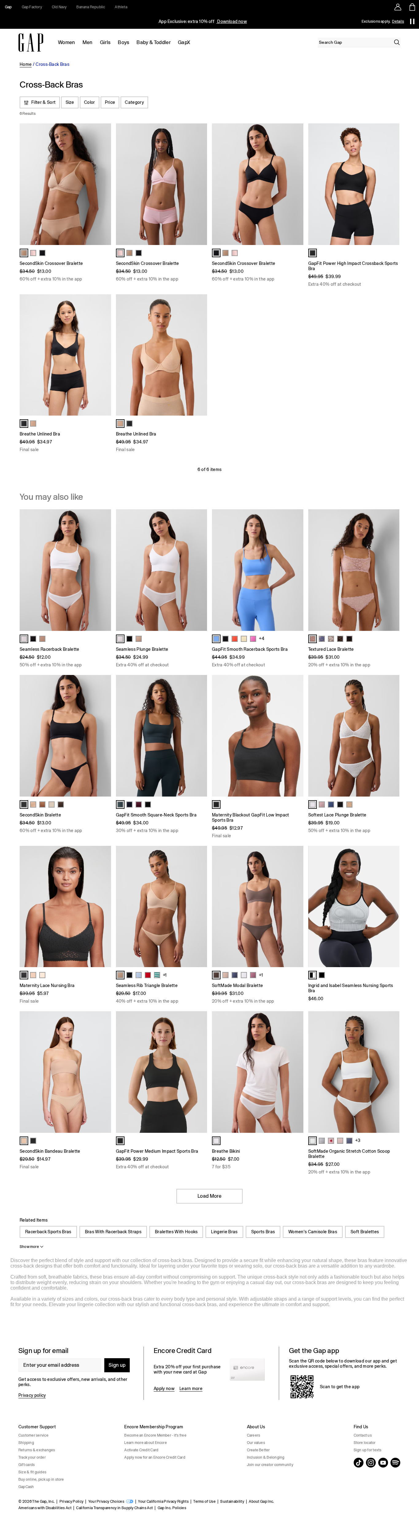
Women (66, 42)
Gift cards (26, 1465)
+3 (358, 1140)
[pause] (412, 21)
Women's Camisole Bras (312, 1231)
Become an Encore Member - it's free (155, 1435)
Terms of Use (204, 1501)
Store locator (365, 1443)
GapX (184, 42)
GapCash (26, 1487)
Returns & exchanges (36, 1450)
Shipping (26, 1443)
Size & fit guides (32, 1472)
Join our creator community (270, 1465)
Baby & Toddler (153, 42)
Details (398, 21)
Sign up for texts (368, 1450)
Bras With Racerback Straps (113, 1231)
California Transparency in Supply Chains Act (114, 1508)
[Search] (397, 42)
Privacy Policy (71, 1501)
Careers (253, 1435)
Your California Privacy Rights (163, 1501)
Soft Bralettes (365, 1231)
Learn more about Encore (145, 1443)
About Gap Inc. (261, 1501)
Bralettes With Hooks (176, 1231)
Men (88, 42)
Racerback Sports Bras (48, 1231)
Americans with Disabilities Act (44, 1508)
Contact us (363, 1435)
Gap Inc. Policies (172, 1508)
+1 (165, 975)
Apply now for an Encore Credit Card (154, 1457)
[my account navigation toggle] (398, 7)
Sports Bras (263, 1231)
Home (26, 64)
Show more (29, 1247)
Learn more (190, 1388)
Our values (256, 1443)
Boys (123, 42)
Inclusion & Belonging (266, 1457)
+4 (261, 638)
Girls (105, 42)
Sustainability (232, 1501)
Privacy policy (32, 1395)
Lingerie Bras (224, 1231)
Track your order (32, 1457)
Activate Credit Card (141, 1450)
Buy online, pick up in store (41, 1479)
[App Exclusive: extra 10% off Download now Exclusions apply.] (203, 21)
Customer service (33, 1435)
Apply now (164, 1388)
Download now (231, 21)
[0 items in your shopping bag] (412, 7)
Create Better (258, 1450)
